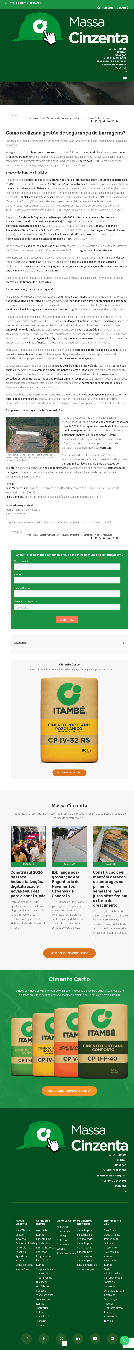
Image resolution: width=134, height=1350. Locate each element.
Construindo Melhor (92, 118)
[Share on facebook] (91, 121)
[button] (6, 3)
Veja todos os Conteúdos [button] (69, 953)
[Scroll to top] (64, 1343)
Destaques (107, 118)
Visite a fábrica (44, 1295)
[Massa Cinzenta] (69, 29)
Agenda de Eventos (114, 64)
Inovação (120, 55)
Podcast (120, 67)
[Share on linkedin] (108, 121)
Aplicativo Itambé (67, 1253)
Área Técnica (117, 49)
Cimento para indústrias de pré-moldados (85, 1235)
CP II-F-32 (62, 1227)
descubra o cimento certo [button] (69, 1090)
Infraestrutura (76, 118)
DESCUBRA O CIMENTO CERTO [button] (69, 773)
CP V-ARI (62, 1235)
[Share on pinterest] (104, 121)
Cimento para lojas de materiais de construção (87, 1265)
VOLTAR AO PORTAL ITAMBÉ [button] (26, 3)
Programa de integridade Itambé (43, 1261)
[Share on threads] (100, 121)
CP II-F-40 (62, 1240)
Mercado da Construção (57, 118)
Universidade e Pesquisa (111, 61)
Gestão (121, 52)
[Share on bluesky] (117, 121)
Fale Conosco (111, 1230)
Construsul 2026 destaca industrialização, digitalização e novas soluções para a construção (28, 884)
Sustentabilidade (114, 58)
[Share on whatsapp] (113, 121)
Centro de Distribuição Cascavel (111, 1299)
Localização (43, 1299)
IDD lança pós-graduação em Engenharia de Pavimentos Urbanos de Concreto (66, 884)
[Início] (114, 7)
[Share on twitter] (96, 121)
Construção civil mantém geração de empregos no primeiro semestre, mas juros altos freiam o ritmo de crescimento (110, 889)
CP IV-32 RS (63, 1231)
